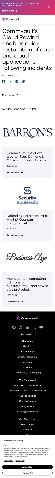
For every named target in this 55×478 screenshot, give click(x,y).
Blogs (27, 435)
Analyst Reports (27, 395)
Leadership (27, 351)
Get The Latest (27, 419)
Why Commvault (27, 380)
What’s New (27, 424)
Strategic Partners (27, 411)
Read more (8, 10)
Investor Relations (28, 356)
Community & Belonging (27, 372)
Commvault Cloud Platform (27, 385)
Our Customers (27, 401)
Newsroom (27, 362)
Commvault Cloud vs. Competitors (27, 390)
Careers (27, 367)
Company (27, 341)
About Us (27, 346)
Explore (27, 429)
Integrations (27, 406)
